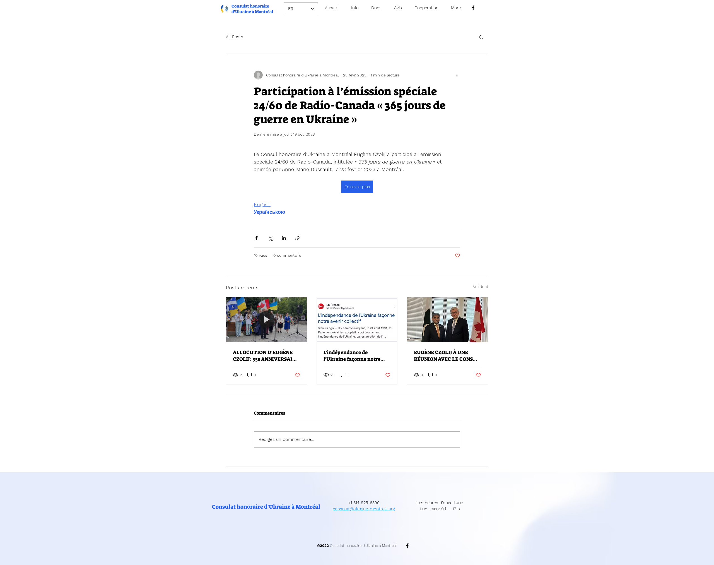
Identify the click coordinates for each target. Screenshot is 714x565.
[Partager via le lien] (297, 238)
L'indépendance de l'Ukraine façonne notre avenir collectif (352, 355)
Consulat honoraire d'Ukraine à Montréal (252, 9)
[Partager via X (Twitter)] (270, 238)
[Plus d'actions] (457, 75)
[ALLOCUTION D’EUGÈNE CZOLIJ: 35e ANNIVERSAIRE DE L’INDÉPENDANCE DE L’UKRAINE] (266, 319)
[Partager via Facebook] (256, 238)
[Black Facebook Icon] (473, 8)
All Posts (234, 36)
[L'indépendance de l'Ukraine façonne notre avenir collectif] (357, 319)
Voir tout (480, 286)
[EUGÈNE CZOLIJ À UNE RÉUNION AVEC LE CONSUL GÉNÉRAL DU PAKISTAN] (447, 319)
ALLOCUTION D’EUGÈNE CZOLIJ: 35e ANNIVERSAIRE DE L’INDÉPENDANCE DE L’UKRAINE (266, 355)
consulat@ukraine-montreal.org (364, 508)
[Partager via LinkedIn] (283, 238)
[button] (481, 37)
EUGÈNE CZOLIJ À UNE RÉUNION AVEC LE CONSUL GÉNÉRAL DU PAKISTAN (447, 355)
